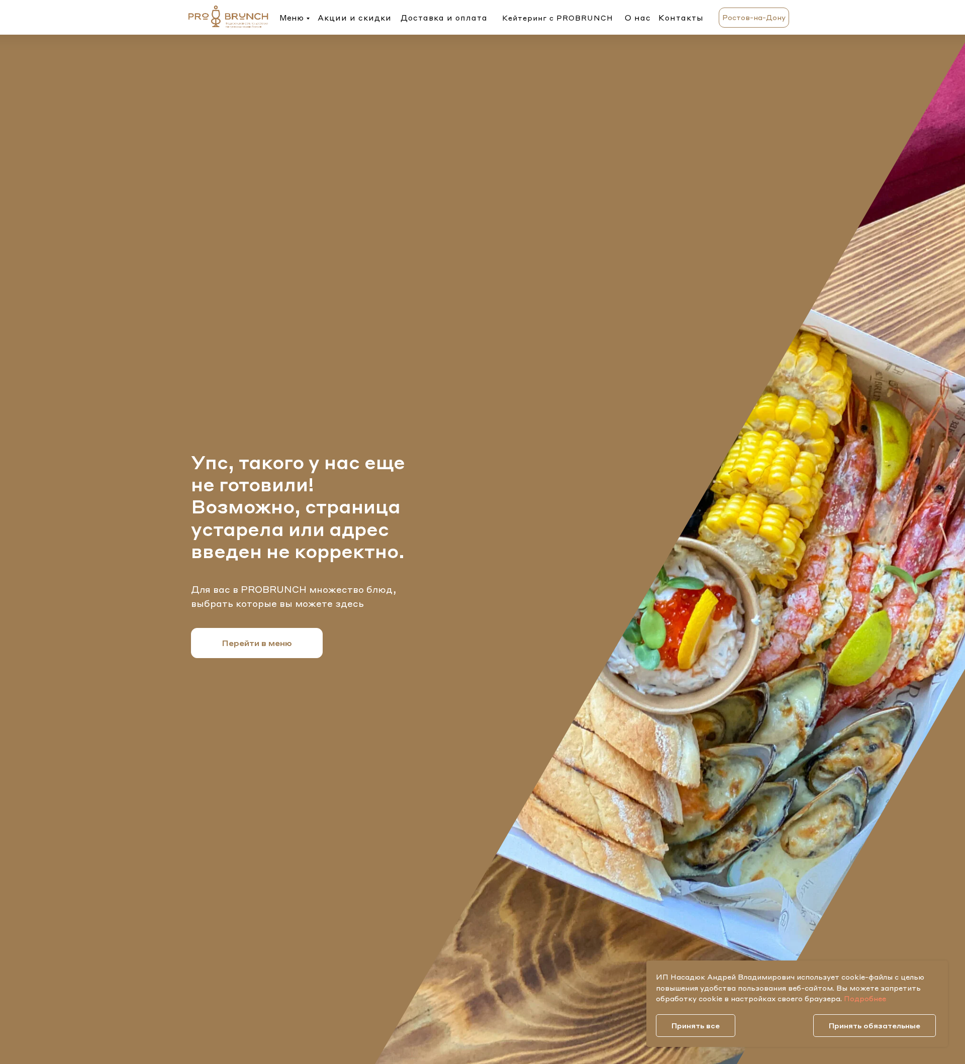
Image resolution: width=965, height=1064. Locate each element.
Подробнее (865, 998)
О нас (638, 18)
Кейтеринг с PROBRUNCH (557, 17)
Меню (291, 18)
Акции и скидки (355, 18)
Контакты (681, 18)
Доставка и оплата (444, 18)
